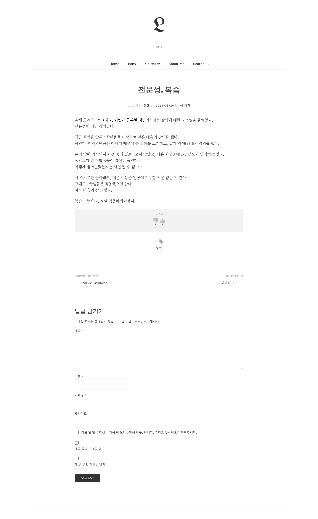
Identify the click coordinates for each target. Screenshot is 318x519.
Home (114, 64)
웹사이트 (81, 413)
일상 (146, 105)
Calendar (152, 64)
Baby (132, 64)
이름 (79, 377)
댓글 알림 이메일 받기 (89, 449)
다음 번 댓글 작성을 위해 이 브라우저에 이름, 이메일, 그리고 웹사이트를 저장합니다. (139, 432)
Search (198, 64)
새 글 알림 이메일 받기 (90, 464)
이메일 (80, 395)
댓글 (79, 331)
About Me (176, 64)
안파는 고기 (232, 283)
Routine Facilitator (91, 283)
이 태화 (185, 105)
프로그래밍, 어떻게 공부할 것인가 (121, 120)
